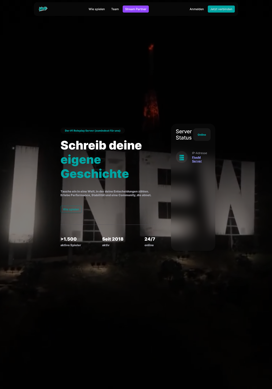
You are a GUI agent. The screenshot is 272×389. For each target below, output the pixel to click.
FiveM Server (197, 159)
